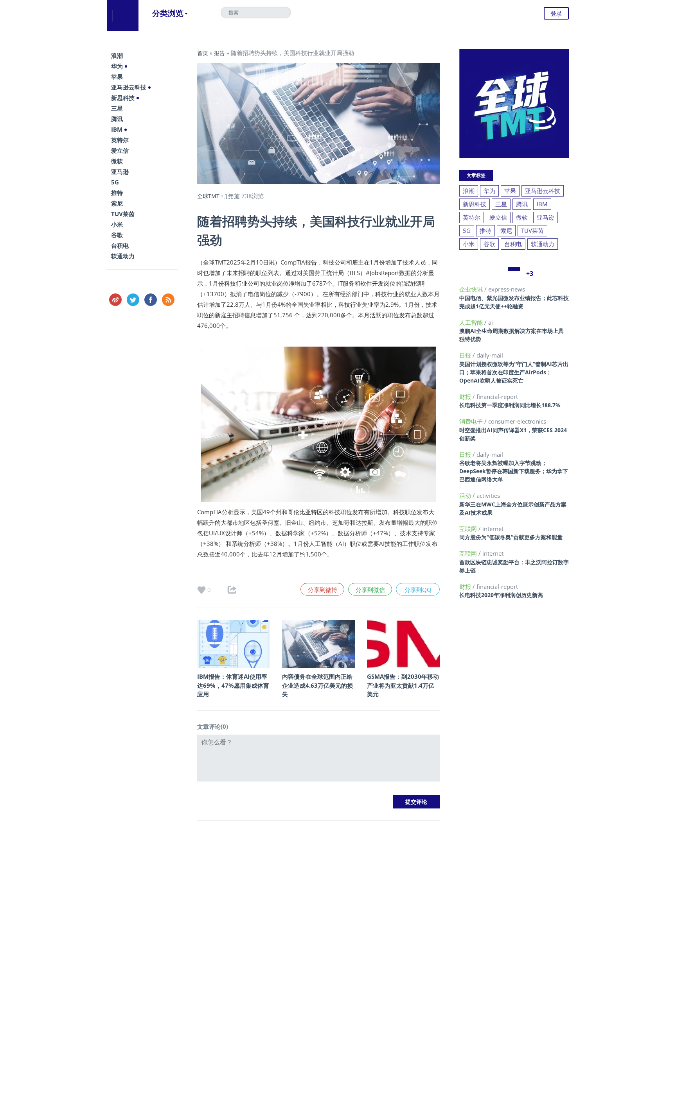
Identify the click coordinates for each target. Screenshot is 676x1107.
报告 (219, 53)
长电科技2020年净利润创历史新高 (501, 595)
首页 (202, 53)
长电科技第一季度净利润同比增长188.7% (510, 405)
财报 (466, 397)
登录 (556, 13)
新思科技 (123, 98)
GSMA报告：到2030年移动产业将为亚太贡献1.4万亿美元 (403, 685)
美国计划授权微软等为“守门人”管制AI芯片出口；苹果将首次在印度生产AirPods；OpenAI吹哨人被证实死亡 (513, 372)
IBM (116, 129)
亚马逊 (120, 171)
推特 (117, 193)
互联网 (468, 529)
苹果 (117, 76)
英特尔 (120, 140)
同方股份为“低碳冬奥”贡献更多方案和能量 (511, 537)
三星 (117, 108)
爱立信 (120, 150)
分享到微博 (322, 590)
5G (115, 182)
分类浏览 (167, 13)
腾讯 (117, 119)
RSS (168, 299)
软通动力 (123, 256)
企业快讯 (471, 289)
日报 (466, 355)
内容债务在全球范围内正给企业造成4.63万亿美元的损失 (317, 685)
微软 (117, 161)
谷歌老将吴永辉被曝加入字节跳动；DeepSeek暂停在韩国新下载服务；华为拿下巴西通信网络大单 (513, 471)
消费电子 (471, 421)
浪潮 (117, 55)
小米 (117, 224)
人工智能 (471, 322)
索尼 (117, 203)
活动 (466, 495)
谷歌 (117, 235)
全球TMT (208, 196)
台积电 (120, 245)
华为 (117, 66)
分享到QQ (418, 590)
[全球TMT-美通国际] (122, 15)
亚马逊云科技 (128, 87)
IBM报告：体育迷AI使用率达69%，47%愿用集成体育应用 (233, 685)
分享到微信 (370, 590)
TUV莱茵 (123, 214)
